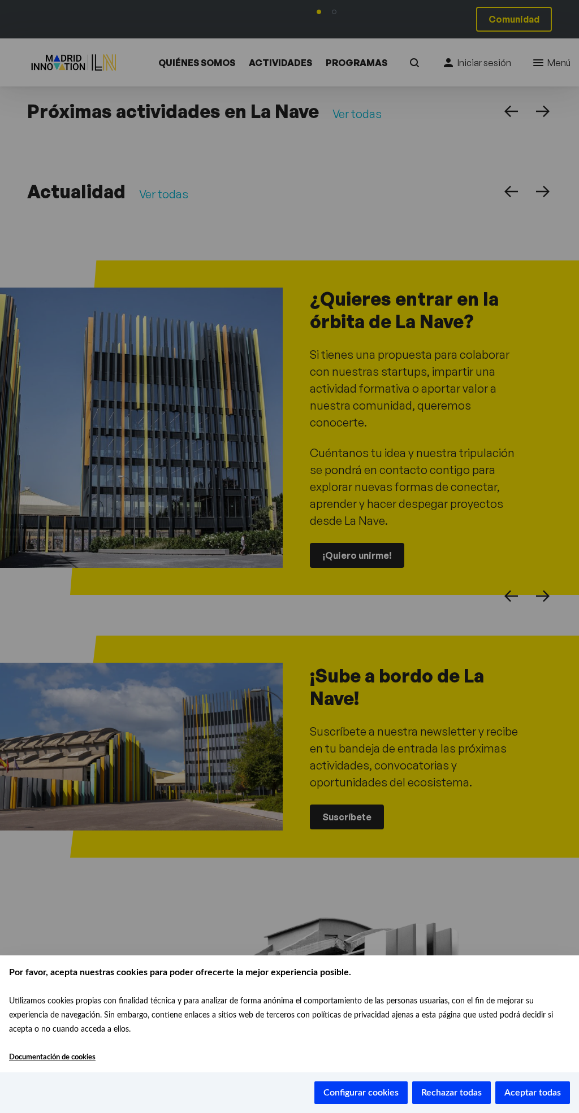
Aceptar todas (532, 1092)
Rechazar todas (451, 1092)
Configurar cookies (361, 1092)
